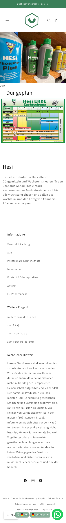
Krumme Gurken (18, 498)
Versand (51, 504)
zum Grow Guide (17, 333)
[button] (7, 20)
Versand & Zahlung (18, 244)
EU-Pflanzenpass (17, 294)
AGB (9, 252)
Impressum (14, 269)
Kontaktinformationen (27, 509)
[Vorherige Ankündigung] (7, 4)
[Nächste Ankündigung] (59, 4)
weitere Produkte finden (21, 317)
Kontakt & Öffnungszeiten (22, 277)
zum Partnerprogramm (20, 341)
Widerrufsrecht (55, 498)
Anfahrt (11, 285)
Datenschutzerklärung (25, 504)
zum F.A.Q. (13, 325)
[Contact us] (57, 514)
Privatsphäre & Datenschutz (23, 260)
